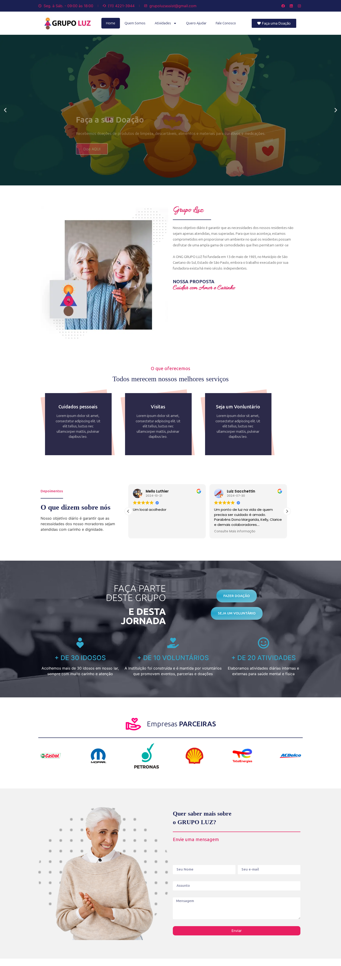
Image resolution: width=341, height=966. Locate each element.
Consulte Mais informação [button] (234, 531)
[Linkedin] (291, 5)
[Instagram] (299, 5)
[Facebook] (283, 5)
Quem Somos (135, 23)
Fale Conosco (226, 23)
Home (110, 23)
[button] (5, 110)
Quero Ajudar (196, 23)
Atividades (163, 23)
